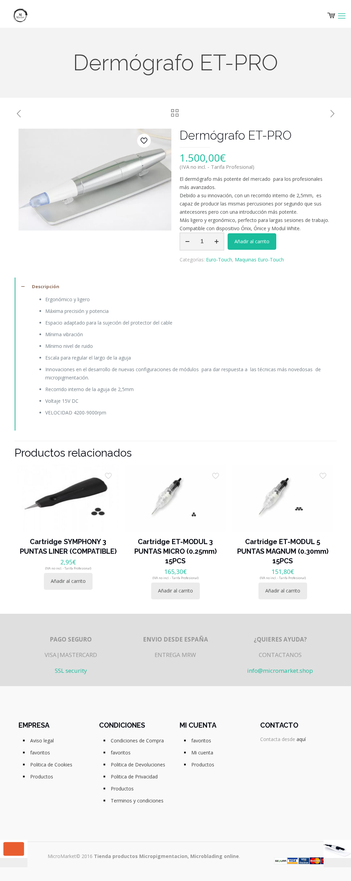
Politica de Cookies (51, 764)
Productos (41, 776)
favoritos (40, 752)
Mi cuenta (202, 752)
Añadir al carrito (251, 241)
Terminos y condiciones (137, 800)
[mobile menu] (342, 15)
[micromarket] (20, 15)
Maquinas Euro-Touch (259, 259)
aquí (301, 739)
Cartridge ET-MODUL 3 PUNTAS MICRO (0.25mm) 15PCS (175, 551)
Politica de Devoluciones (138, 764)
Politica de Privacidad (134, 776)
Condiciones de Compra (137, 740)
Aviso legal (42, 740)
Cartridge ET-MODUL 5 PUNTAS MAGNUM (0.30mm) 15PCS (282, 551)
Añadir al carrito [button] (68, 581)
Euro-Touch (219, 259)
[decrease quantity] (187, 241)
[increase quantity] (216, 241)
